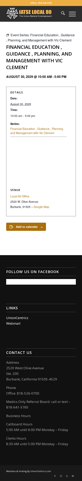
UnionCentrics (17, 317)
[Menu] (70, 14)
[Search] (61, 14)
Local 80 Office (19, 196)
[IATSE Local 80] (34, 14)
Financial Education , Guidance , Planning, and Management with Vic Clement (37, 131)
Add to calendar (27, 227)
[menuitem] (61, 14)
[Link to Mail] (73, 476)
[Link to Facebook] (55, 476)
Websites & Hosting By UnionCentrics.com (28, 471)
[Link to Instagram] (61, 476)
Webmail (13, 323)
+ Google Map (40, 207)
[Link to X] (67, 476)
